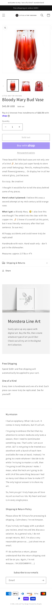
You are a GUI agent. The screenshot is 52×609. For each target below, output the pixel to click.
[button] (3, 15)
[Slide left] (3, 86)
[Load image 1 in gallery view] (13, 85)
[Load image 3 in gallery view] (39, 85)
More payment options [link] (26, 152)
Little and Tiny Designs (22, 604)
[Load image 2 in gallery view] (26, 85)
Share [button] (8, 270)
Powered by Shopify (35, 604)
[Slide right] (49, 86)
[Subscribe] (43, 580)
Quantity (5, 121)
